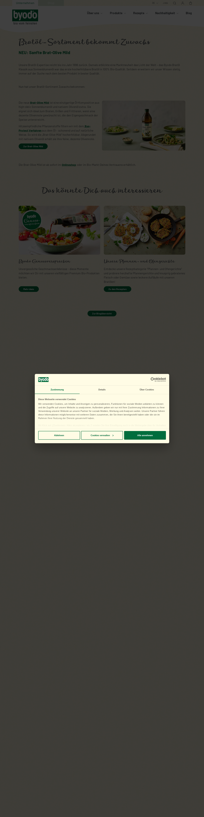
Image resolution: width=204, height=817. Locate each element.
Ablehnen (59, 435)
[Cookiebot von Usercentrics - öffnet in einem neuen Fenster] (153, 379)
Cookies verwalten (100, 435)
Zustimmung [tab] (57, 389)
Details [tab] (102, 389)
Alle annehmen (145, 435)
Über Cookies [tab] (147, 389)
